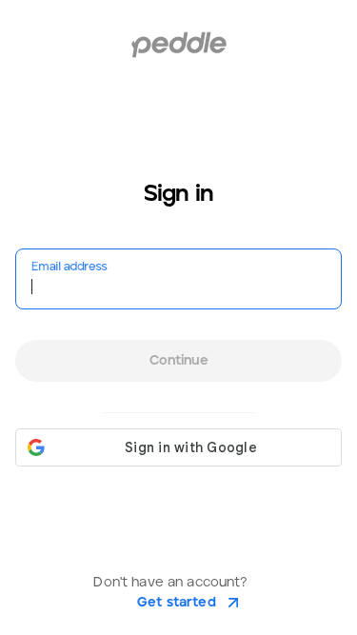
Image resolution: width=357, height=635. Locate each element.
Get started (176, 602)
